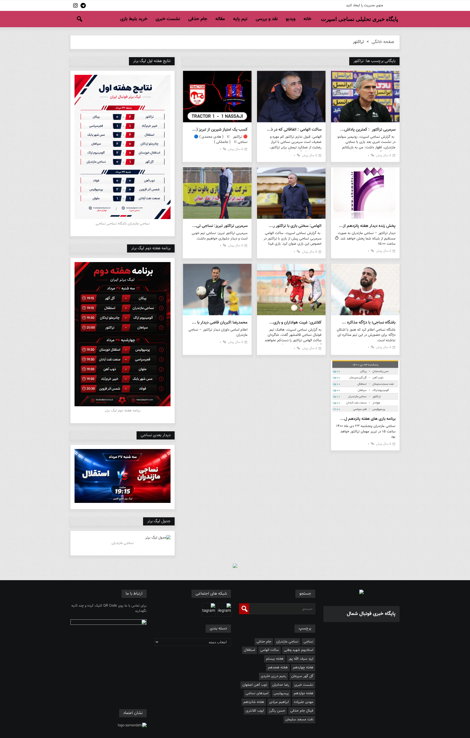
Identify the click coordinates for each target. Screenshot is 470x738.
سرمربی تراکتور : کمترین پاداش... (367, 130)
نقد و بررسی (267, 19)
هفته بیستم (274, 659)
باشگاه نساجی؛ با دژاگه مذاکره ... (368, 322)
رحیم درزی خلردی (273, 676)
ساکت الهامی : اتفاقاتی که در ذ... (294, 130)
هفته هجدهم (278, 667)
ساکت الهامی (269, 650)
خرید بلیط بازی (133, 19)
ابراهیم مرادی (279, 702)
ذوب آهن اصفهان (254, 685)
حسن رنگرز (277, 711)
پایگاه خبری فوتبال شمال (371, 614)
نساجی (308, 641)
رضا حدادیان (280, 685)
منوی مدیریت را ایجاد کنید (364, 5)
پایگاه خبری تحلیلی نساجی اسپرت (359, 19)
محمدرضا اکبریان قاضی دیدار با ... (219, 322)
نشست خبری (168, 19)
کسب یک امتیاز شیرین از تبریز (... (219, 130)
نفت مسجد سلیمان (299, 719)
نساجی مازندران (287, 641)
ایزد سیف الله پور (301, 659)
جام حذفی (197, 19)
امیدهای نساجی (257, 693)
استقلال (249, 650)
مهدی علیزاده (303, 702)
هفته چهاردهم (303, 667)
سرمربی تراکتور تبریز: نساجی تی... (219, 226)
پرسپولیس (281, 693)
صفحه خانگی (383, 42)
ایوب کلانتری (255, 711)
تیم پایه (240, 19)
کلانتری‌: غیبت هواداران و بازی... (295, 322)
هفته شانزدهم (253, 702)
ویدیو (290, 19)
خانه (307, 19)
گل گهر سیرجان (302, 676)
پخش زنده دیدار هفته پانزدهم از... (367, 226)
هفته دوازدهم (303, 693)
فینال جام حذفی (301, 711)
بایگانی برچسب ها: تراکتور (374, 61)
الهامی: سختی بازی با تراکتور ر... (295, 226)
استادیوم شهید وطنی (298, 650)
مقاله (220, 19)
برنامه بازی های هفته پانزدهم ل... (367, 419)
